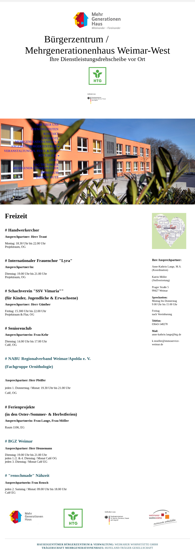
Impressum (49, 172)
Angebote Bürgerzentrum (34, 146)
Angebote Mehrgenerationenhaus (36, 140)
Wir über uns (47, 124)
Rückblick (47, 155)
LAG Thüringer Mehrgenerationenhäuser (35, 166)
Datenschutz (47, 177)
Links (53, 160)
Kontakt (50, 133)
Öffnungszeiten (44, 129)
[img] (97, 20)
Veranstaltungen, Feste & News (31, 151)
